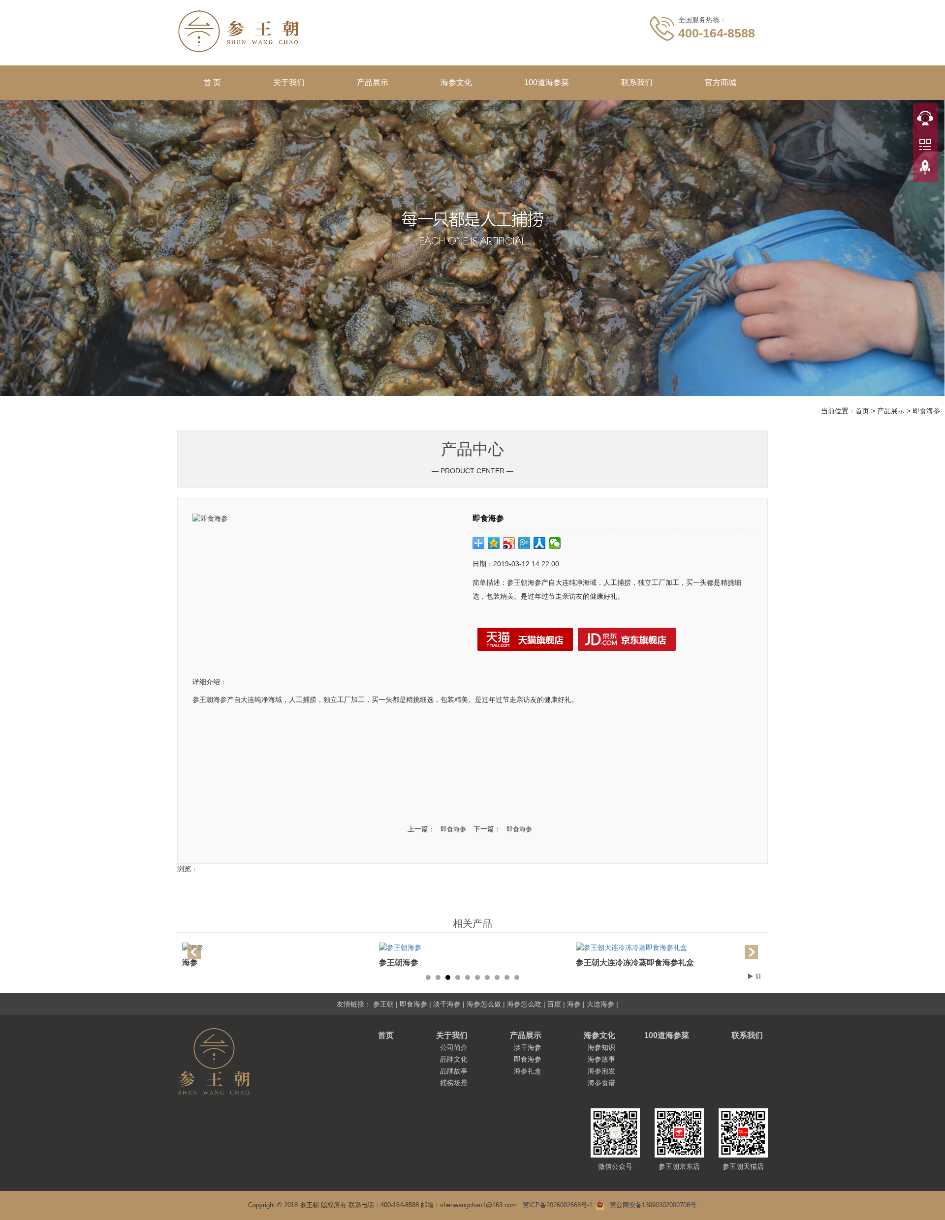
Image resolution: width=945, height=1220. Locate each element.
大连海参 (600, 1004)
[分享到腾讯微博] (524, 543)
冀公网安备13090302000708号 (653, 1205)
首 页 (212, 82)
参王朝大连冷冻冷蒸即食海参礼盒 (438, 962)
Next (750, 953)
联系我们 (637, 82)
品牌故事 (454, 1071)
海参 (574, 1004)
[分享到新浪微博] (509, 543)
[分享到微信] (555, 543)
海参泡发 (601, 1071)
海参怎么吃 (524, 1004)
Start (750, 976)
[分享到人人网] (540, 543)
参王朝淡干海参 (603, 962)
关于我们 (289, 82)
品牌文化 (454, 1059)
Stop (758, 976)
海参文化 (456, 82)
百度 (554, 1004)
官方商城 (720, 82)
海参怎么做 (484, 1004)
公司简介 (454, 1047)
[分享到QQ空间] (494, 543)
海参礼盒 (527, 1071)
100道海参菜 (546, 82)
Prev (195, 953)
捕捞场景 (454, 1083)
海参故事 (601, 1059)
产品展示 (372, 82)
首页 (862, 411)
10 (516, 977)
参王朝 (383, 1004)
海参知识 (601, 1047)
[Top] (925, 167)
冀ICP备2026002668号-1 (558, 1205)
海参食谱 (601, 1083)
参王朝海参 (201, 962)
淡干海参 (447, 1004)
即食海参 (926, 411)
